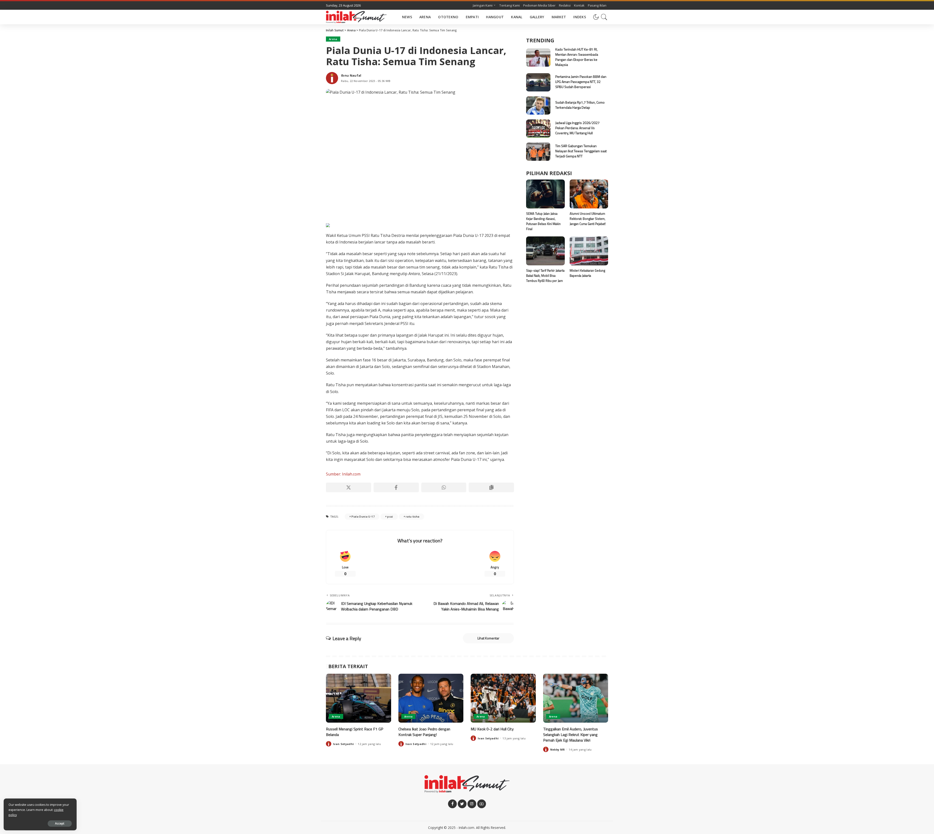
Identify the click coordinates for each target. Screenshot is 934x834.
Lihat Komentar (488, 638)
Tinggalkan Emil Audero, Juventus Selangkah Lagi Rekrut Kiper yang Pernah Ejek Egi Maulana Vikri (570, 734)
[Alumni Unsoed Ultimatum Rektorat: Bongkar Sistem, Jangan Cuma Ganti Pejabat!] (589, 193)
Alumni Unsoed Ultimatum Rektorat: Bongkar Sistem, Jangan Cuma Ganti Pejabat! (588, 218)
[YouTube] (481, 803)
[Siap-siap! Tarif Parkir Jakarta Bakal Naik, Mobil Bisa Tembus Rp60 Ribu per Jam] (545, 250)
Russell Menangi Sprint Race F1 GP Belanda (354, 731)
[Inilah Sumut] (356, 17)
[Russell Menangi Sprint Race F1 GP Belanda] (358, 698)
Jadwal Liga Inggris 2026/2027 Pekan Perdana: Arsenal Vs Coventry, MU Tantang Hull (577, 127)
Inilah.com (466, 827)
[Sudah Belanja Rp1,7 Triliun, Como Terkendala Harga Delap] (538, 105)
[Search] (604, 17)
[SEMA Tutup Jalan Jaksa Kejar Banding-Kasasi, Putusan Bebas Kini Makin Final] (545, 193)
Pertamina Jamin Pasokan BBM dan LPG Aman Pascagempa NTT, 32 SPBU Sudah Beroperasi (580, 81)
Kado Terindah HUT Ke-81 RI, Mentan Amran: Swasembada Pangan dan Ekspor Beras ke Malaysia (576, 57)
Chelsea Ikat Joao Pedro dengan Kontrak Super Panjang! (424, 731)
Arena (333, 39)
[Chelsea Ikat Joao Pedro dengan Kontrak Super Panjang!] (431, 698)
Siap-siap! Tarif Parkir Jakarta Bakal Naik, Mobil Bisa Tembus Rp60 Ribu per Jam (545, 275)
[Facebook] (396, 487)
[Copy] (491, 487)
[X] (348, 487)
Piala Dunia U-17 (363, 516)
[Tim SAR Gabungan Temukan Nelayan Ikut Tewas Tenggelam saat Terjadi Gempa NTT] (538, 152)
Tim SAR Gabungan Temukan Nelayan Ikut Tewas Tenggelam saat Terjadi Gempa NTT (581, 151)
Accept (59, 823)
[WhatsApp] (444, 487)
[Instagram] (471, 803)
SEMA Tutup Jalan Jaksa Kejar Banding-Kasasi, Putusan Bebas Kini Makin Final (543, 221)
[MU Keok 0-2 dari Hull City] (503, 698)
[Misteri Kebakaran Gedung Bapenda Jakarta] (589, 250)
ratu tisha (412, 516)
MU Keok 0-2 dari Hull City (492, 729)
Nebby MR (557, 749)
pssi (390, 516)
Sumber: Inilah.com (343, 474)
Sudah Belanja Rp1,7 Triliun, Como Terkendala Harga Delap (580, 105)
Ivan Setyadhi (343, 744)
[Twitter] (462, 803)
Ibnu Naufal (351, 75)
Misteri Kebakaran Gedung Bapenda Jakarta (587, 273)
